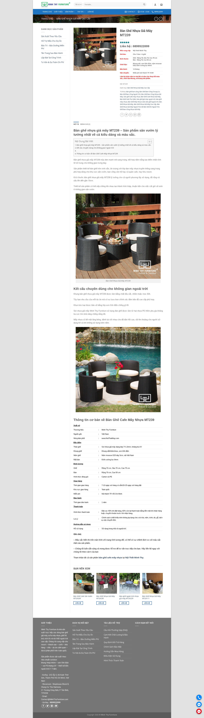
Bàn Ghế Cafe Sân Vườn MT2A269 (82, 597)
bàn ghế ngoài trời (152, 102)
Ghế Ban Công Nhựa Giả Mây (130, 109)
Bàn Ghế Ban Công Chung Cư (149, 92)
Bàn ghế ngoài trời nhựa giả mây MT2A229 (129, 597)
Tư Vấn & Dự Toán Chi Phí (52, 62)
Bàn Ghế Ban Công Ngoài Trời (130, 94)
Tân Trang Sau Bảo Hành (52, 53)
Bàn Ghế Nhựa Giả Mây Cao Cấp (73, 18)
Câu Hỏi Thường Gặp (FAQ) (116, 630)
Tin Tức (80, 12)
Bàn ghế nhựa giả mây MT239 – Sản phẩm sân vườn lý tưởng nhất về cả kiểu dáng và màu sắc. (113, 145)
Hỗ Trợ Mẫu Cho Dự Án (51, 41)
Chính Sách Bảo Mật (112, 646)
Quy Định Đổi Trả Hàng (114, 642)
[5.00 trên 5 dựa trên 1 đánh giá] (141, 42)
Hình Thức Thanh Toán (114, 660)
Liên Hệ (78, 603)
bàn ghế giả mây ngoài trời (146, 99)
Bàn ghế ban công (132, 92)
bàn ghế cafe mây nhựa (132, 97)
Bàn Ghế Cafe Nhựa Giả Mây (151, 97)
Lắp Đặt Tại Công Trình (51, 57)
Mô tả (76, 124)
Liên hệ (91, 12)
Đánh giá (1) (85, 124)
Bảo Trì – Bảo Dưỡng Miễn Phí (52, 47)
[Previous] (73, 591)
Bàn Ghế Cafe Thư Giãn (128, 99)
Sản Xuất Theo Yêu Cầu (51, 36)
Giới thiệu (58, 12)
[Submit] (144, 4)
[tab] (76, 124)
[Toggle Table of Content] (148, 142)
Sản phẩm (69, 12)
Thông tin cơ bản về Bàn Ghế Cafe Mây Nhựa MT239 (97, 153)
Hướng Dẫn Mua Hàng (114, 651)
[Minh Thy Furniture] (55, 4)
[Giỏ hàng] (161, 4)
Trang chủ (47, 12)
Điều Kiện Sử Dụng (112, 656)
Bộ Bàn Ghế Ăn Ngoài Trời (150, 107)
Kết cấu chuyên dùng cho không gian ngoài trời (95, 148)
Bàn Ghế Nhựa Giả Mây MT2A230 (105, 597)
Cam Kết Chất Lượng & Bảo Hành (116, 636)
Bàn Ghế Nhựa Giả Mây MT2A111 (151, 597)
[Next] (162, 591)
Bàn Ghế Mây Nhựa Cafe (136, 102)
